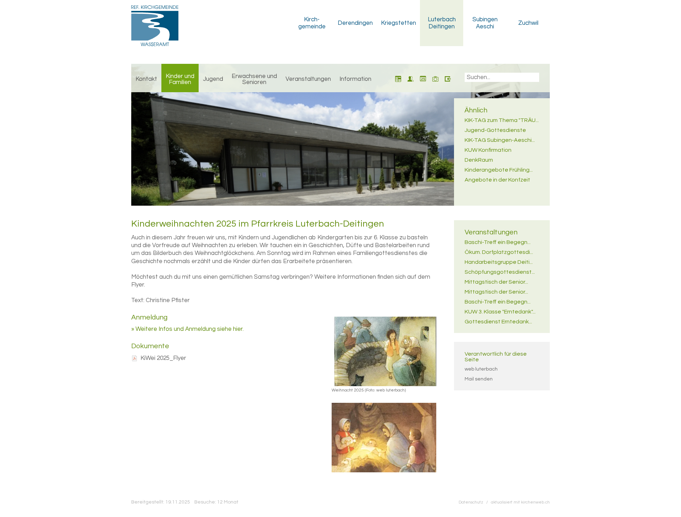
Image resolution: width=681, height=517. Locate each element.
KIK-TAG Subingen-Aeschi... (500, 140)
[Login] (448, 78)
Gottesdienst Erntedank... (498, 321)
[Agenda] (398, 78)
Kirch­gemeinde (312, 23)
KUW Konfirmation (488, 150)
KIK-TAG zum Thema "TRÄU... (502, 120)
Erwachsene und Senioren (254, 79)
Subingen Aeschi (485, 23)
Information (355, 79)
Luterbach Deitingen (442, 23)
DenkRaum (479, 160)
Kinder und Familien (180, 79)
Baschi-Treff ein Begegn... (498, 242)
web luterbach (481, 369)
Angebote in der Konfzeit (497, 180)
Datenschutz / (475, 502)
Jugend (213, 79)
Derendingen (355, 23)
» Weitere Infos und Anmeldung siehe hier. (187, 329)
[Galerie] (435, 78)
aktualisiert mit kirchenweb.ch (520, 502)
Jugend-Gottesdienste (495, 130)
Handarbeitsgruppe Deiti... (499, 262)
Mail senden (479, 379)
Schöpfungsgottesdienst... (500, 272)
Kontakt (146, 79)
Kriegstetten (398, 23)
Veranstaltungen (308, 79)
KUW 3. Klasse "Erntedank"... (500, 312)
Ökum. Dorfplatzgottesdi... (499, 252)
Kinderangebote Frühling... (499, 170)
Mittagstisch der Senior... (496, 282)
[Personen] (410, 78)
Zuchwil (528, 23)
